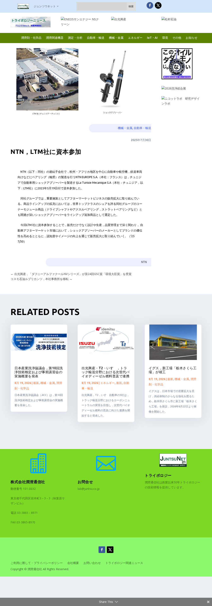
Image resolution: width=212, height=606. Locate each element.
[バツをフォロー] (158, 5)
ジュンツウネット (45, 6)
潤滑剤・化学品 (31, 37)
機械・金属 (116, 37)
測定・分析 (75, 37)
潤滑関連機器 (54, 37)
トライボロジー (158, 475)
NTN (144, 262)
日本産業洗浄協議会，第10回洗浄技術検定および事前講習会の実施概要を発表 (38, 372)
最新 (36, 383)
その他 (176, 37)
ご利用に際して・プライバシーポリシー (37, 563)
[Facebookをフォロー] (150, 5)
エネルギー (135, 37)
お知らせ (191, 37)
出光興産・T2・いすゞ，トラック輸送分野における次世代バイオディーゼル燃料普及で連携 (105, 372)
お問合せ (85, 481)
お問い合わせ (92, 563)
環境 (165, 37)
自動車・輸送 (95, 37)
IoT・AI (152, 37)
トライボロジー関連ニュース (124, 563)
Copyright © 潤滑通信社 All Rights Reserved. (40, 569)
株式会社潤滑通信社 (28, 481)
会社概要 (73, 563)
